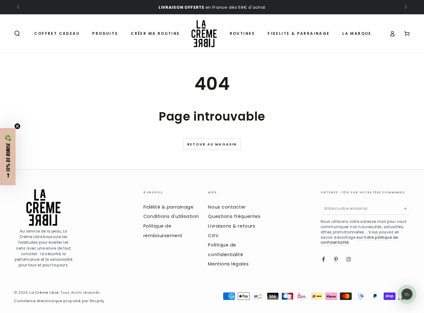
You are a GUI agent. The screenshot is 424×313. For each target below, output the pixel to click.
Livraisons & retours (231, 226)
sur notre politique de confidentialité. (359, 240)
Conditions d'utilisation (171, 216)
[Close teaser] (17, 126)
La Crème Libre (44, 292)
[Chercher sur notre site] (17, 33)
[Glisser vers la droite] (405, 7)
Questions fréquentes (234, 216)
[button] (8, 156)
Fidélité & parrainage (168, 207)
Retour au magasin (212, 144)
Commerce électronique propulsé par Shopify (59, 301)
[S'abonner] (407, 208)
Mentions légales (228, 264)
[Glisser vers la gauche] (19, 7)
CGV (213, 235)
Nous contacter (227, 207)
